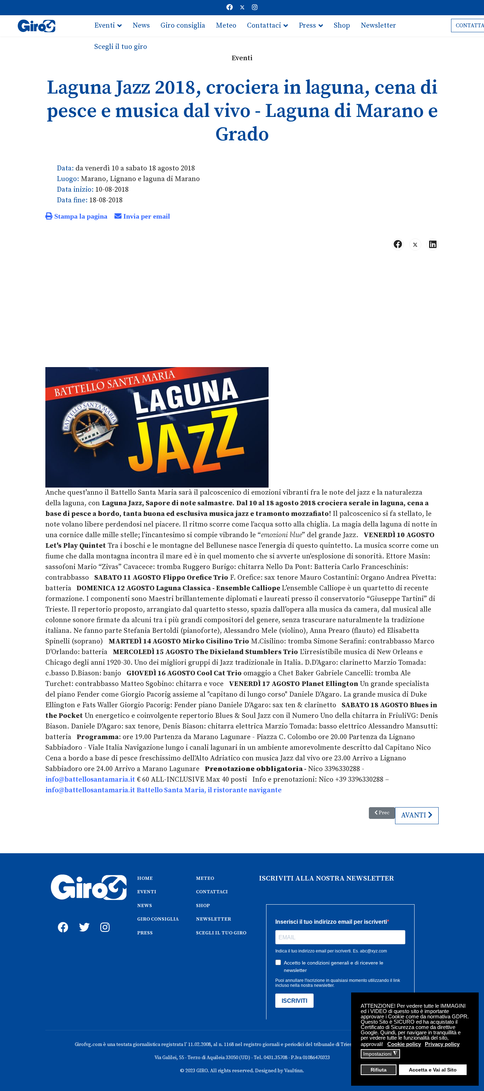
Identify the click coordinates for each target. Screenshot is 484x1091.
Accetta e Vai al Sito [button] (433, 1070)
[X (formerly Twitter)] (415, 244)
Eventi (104, 25)
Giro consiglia (183, 25)
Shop (342, 25)
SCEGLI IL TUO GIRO (221, 933)
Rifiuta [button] (379, 1070)
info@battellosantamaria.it (90, 779)
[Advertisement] (242, 311)
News (141, 25)
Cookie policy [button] (404, 1044)
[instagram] (103, 919)
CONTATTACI (212, 892)
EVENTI (146, 892)
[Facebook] (229, 8)
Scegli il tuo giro (120, 47)
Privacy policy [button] (442, 1044)
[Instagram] (255, 8)
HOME (145, 878)
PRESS (145, 933)
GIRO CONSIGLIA (158, 919)
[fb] (61, 919)
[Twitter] (242, 8)
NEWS (144, 905)
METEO (205, 878)
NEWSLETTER (213, 919)
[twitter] (82, 919)
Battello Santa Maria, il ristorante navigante (209, 790)
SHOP (203, 905)
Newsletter (378, 25)
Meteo (226, 25)
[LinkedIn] (433, 244)
